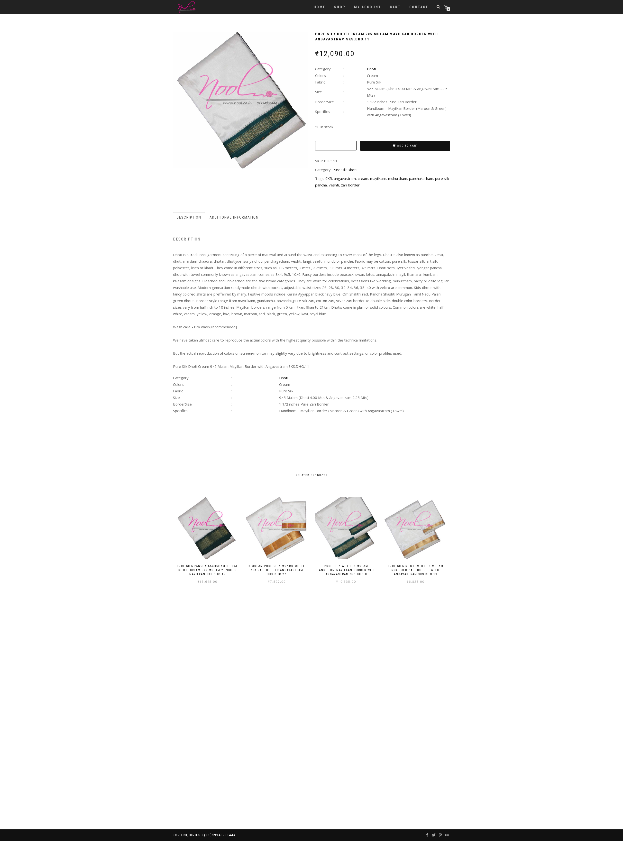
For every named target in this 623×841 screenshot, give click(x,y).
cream (363, 178)
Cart (395, 7)
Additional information (234, 217)
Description (189, 217)
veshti (334, 185)
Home (319, 7)
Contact (418, 7)
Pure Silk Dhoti (344, 169)
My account (367, 7)
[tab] (189, 217)
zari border (350, 185)
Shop (339, 7)
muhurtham (397, 178)
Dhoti (371, 68)
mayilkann (378, 178)
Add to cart (407, 145)
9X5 (328, 178)
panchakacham (421, 178)
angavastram (345, 178)
